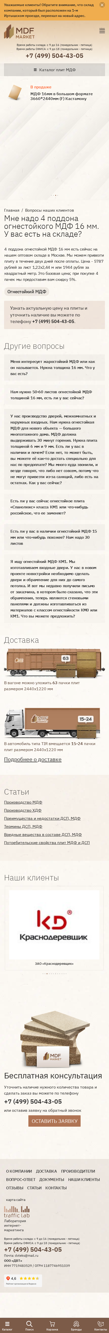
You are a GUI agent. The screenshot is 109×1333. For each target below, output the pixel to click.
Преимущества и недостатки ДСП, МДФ (42, 818)
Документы (51, 1179)
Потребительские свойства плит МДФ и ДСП (47, 842)
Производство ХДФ (23, 810)
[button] (51, 195)
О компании (19, 1171)
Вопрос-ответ (20, 1179)
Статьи (34, 1188)
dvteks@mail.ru (26, 1255)
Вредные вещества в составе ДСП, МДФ (43, 834)
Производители (78, 1171)
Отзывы (14, 1188)
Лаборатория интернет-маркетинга (15, 1225)
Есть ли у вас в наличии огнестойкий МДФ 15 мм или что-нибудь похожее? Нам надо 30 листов (53, 537)
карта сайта (15, 1199)
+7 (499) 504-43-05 (54, 55)
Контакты (56, 1188)
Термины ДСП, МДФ (23, 826)
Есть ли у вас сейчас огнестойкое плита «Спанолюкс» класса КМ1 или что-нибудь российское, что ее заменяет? (49, 506)
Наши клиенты (84, 1179)
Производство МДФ (23, 802)
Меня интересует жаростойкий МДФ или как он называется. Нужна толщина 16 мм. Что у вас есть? (52, 367)
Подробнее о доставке (33, 759)
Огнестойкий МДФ (26, 291)
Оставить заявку (55, 1121)
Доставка (46, 1171)
